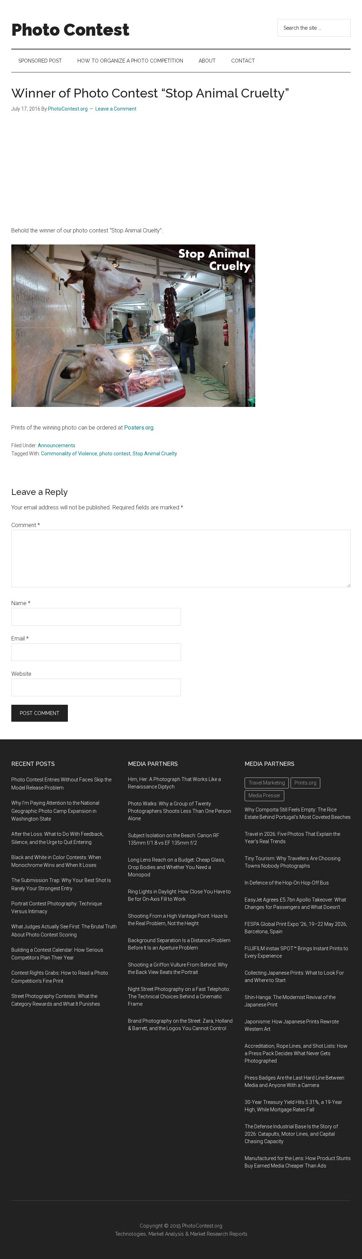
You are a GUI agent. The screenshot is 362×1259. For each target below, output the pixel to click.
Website (21, 673)
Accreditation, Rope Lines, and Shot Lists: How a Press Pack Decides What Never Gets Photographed (296, 1053)
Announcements (56, 445)
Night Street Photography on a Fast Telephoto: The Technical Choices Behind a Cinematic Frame (179, 996)
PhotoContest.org (202, 1226)
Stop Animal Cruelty (155, 453)
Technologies (130, 1234)
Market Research (209, 1234)
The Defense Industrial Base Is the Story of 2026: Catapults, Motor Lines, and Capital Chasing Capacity (291, 1134)
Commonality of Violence (69, 453)
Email (20, 638)
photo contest (114, 453)
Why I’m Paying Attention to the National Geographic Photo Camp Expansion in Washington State (55, 811)
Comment (25, 525)
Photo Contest (70, 30)
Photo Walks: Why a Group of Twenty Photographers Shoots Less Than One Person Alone (179, 811)
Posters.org (138, 427)
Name (20, 603)
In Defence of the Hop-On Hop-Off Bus (287, 883)
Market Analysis (166, 1234)
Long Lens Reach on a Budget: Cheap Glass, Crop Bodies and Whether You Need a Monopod (176, 867)
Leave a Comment (115, 109)
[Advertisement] (181, 173)
